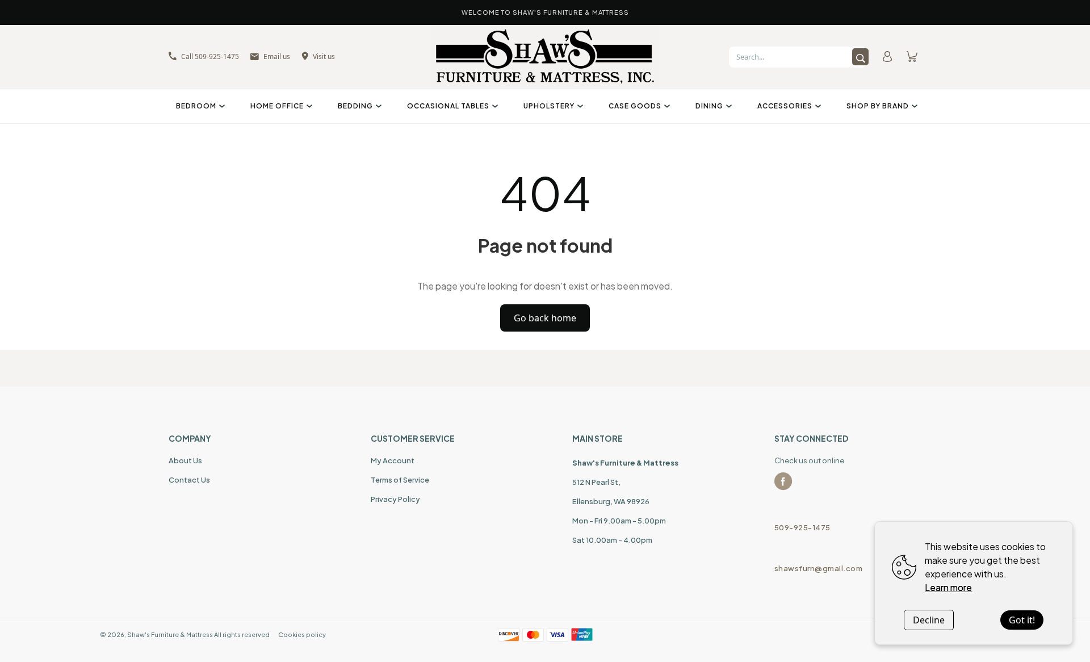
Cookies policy (302, 634)
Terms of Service (400, 479)
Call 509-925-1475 (210, 56)
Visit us (324, 56)
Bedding (355, 106)
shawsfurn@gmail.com (818, 568)
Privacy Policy (395, 499)
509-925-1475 (802, 527)
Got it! (1022, 620)
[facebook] (783, 481)
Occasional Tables (448, 106)
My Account (392, 460)
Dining (709, 106)
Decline (929, 620)
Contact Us (189, 479)
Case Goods (635, 106)
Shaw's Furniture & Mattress (170, 634)
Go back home (545, 318)
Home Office (277, 106)
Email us (276, 56)
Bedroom (196, 106)
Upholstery (549, 106)
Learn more (948, 587)
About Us (185, 460)
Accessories (784, 106)
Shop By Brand (877, 106)
